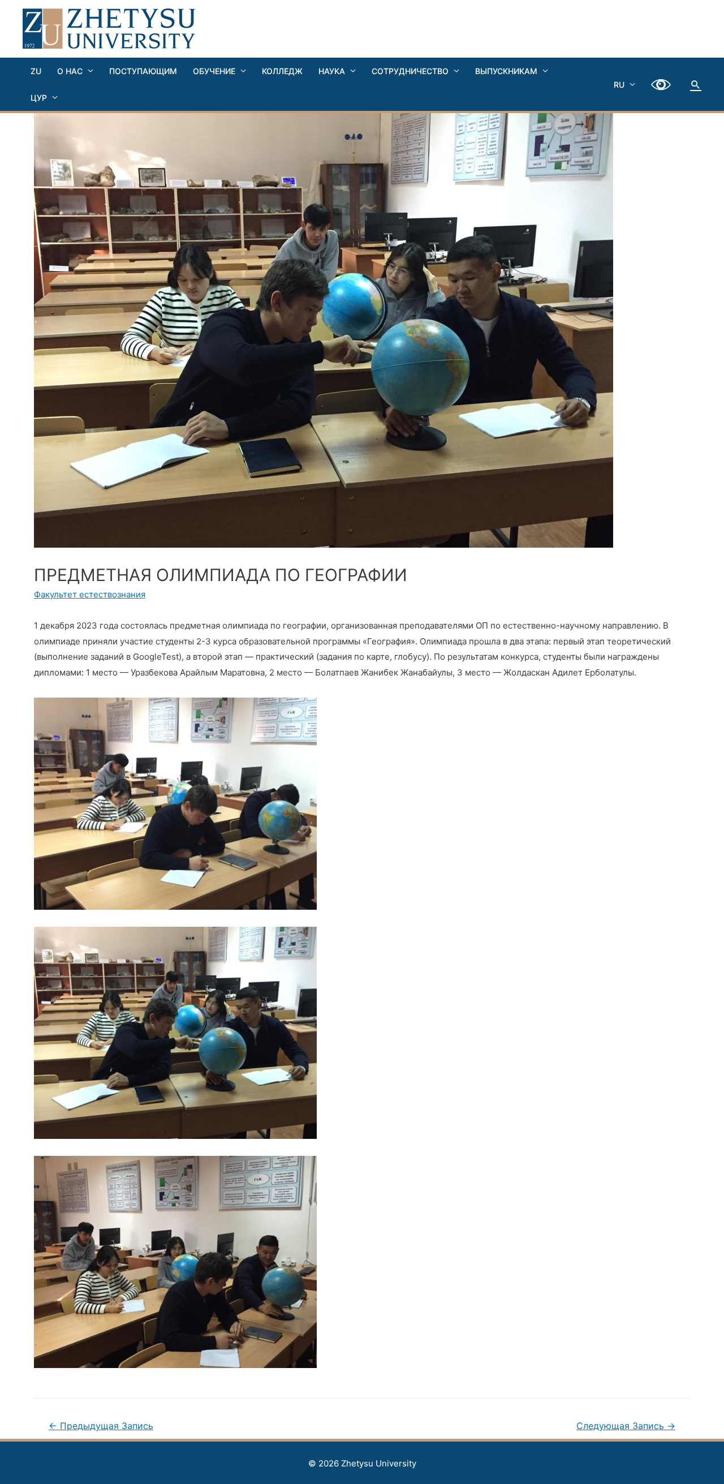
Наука (331, 71)
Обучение (214, 71)
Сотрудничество (410, 71)
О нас (70, 71)
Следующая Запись (625, 1426)
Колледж (282, 71)
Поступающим (143, 71)
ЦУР (39, 97)
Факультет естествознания (89, 594)
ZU (36, 71)
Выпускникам (506, 71)
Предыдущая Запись (101, 1426)
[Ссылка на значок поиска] (695, 84)
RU (619, 84)
